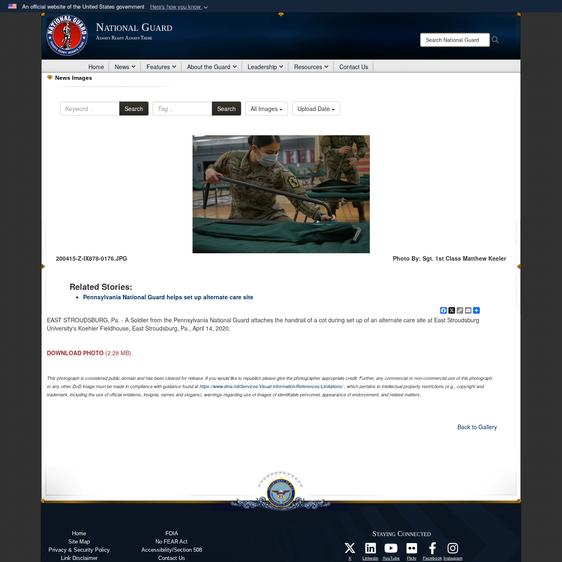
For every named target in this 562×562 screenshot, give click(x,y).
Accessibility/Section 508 (172, 550)
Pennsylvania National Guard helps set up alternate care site (168, 297)
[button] (179, 6)
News (122, 66)
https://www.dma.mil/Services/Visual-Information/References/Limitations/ (271, 386)
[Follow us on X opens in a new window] (350, 550)
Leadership (262, 66)
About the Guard (208, 66)
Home (96, 66)
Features (158, 66)
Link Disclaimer (79, 558)
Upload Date (314, 108)
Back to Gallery (477, 427)
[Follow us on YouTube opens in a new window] (391, 550)
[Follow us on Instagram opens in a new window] (453, 550)
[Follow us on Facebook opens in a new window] (432, 550)
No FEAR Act (172, 542)
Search (134, 108)
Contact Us (353, 66)
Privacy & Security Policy (79, 550)
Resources (308, 66)
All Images (265, 108)
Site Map (79, 542)
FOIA (171, 533)
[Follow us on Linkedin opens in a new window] (370, 550)
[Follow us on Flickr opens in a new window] (412, 550)
